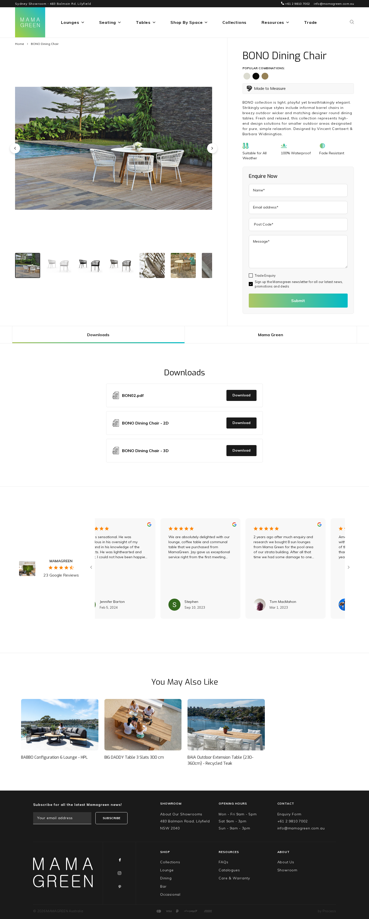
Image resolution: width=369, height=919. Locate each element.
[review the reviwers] (129, 525)
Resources (273, 22)
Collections (234, 22)
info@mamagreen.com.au (334, 4)
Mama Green (270, 334)
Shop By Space (186, 22)
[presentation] (15, 148)
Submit (298, 300)
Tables (143, 22)
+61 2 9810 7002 (297, 4)
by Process (327, 911)
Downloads (98, 334)
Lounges (70, 22)
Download (241, 395)
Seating (107, 22)
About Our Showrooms (181, 814)
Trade (310, 22)
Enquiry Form (289, 814)
